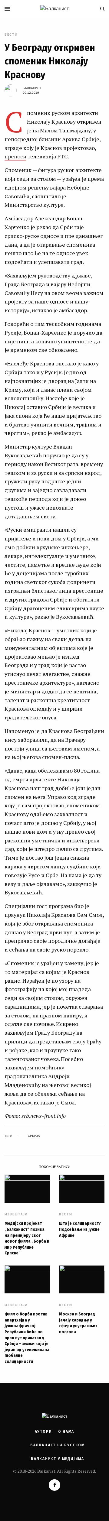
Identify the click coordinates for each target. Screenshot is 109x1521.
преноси (15, 156)
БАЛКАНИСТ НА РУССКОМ (57, 1445)
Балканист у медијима (57, 1459)
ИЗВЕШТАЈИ (16, 1214)
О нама (66, 1431)
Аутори (43, 1431)
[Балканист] (54, 8)
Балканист (32, 88)
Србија (34, 1135)
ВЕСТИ (11, 34)
